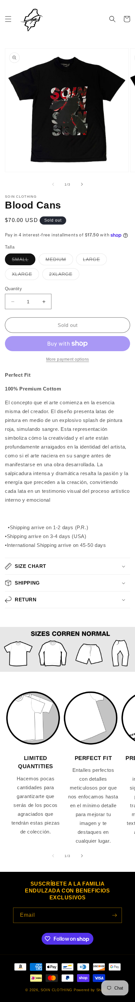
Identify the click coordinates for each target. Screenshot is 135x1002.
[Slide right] (82, 184)
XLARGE (25, 275)
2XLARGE (64, 275)
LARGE (95, 260)
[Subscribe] (114, 915)
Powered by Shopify (92, 990)
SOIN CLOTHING (56, 990)
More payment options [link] (67, 359)
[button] (8, 19)
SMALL (23, 260)
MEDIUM (59, 260)
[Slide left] (53, 184)
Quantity (13, 288)
